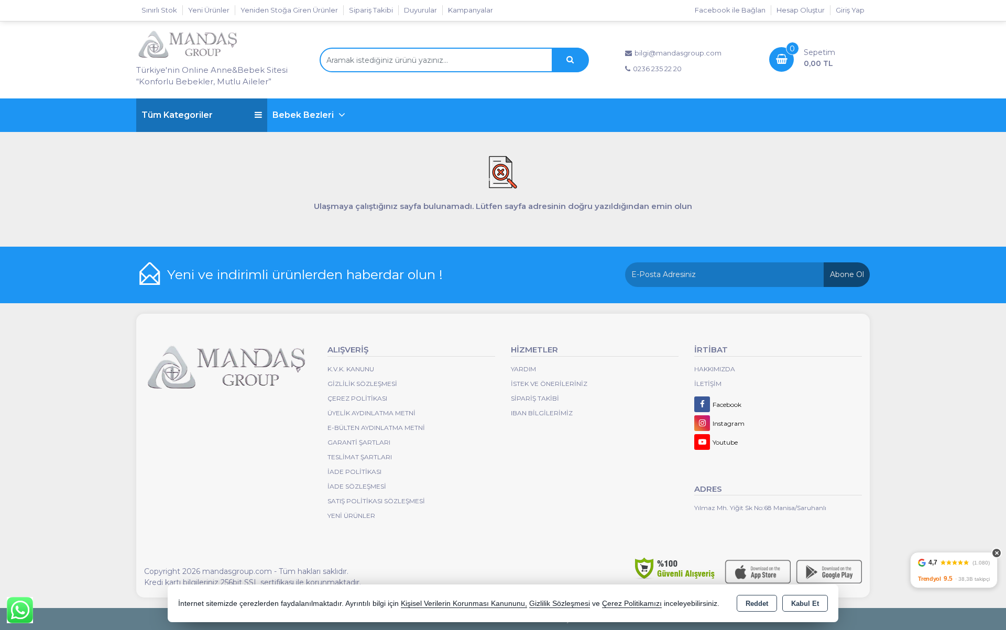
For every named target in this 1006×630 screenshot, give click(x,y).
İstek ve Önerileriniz (549, 384)
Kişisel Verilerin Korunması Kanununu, (464, 603)
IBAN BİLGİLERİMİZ (542, 413)
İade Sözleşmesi (356, 486)
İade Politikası (354, 472)
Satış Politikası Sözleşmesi (376, 501)
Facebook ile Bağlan (730, 10)
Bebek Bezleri (304, 115)
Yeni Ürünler (351, 516)
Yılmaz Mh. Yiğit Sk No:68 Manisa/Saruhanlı (760, 508)
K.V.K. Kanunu (350, 369)
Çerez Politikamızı (632, 603)
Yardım (523, 369)
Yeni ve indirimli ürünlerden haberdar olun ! (305, 274)
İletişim (707, 384)
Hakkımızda (714, 369)
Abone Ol (847, 274)
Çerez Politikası (357, 398)
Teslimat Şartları (359, 457)
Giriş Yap (850, 10)
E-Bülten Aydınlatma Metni (376, 428)
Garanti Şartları (358, 442)
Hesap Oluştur (801, 10)
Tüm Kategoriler (177, 115)
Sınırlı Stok (159, 10)
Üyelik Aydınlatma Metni (371, 413)
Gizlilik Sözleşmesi (362, 384)
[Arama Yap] (570, 60)
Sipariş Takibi (371, 10)
